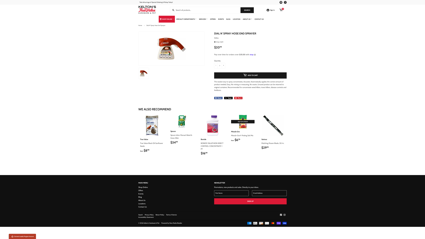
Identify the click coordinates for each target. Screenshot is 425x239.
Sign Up (250, 201)
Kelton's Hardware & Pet (151, 223)
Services (202, 19)
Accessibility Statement (146, 217)
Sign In (272, 10)
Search (249, 10)
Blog (228, 19)
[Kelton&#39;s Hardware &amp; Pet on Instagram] (285, 215)
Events (221, 19)
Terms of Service (171, 215)
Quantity (217, 61)
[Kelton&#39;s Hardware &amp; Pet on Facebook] (281, 215)
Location (236, 19)
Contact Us (259, 19)
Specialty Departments (185, 19)
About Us (247, 19)
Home (140, 25)
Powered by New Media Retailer (171, 223)
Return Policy (160, 215)
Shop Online (167, 19)
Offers (213, 19)
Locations (142, 204)
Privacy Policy (149, 215)
